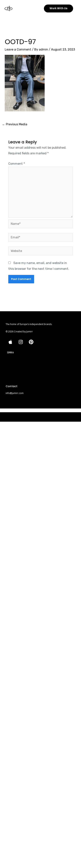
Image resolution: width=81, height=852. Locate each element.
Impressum (13, 361)
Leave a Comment (18, 49)
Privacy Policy (15, 367)
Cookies (11, 373)
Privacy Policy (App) (18, 379)
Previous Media (14, 124)
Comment (16, 163)
